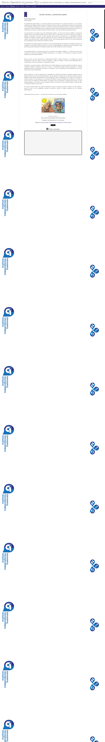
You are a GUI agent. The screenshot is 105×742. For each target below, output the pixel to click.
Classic (2, 6)
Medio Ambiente (53, 122)
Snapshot (28, 6)
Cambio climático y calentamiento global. (53, 14)
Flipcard (7, 6)
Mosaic (18, 6)
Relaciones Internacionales (64, 122)
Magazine (12, 6)
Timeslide (33, 6)
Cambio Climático (44, 122)
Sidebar (22, 6)
